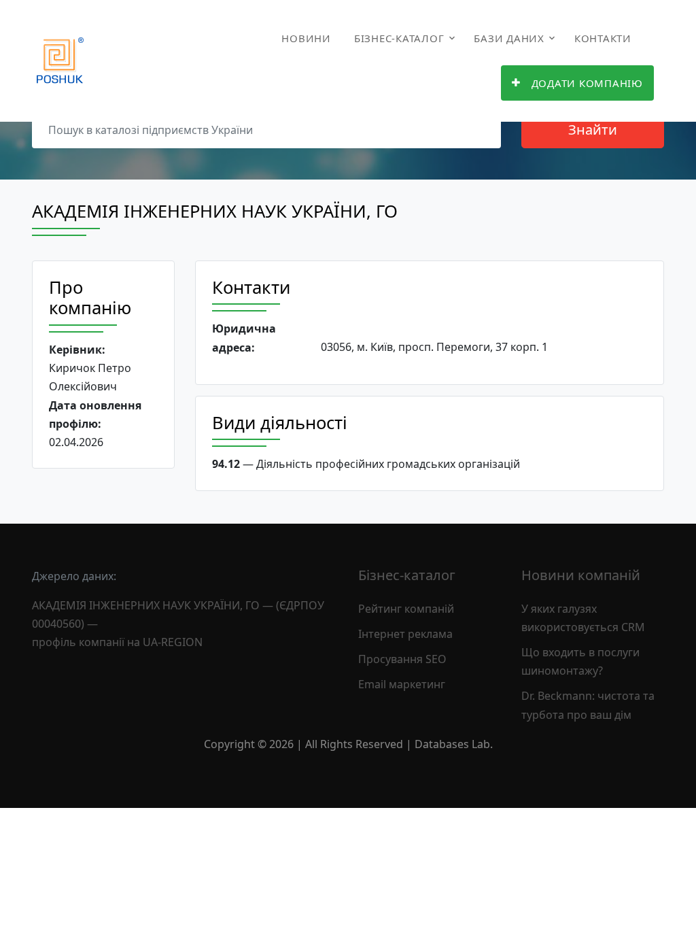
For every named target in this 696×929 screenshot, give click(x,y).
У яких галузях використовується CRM (583, 618)
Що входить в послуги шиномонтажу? (580, 661)
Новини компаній (580, 575)
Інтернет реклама (405, 633)
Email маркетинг (401, 684)
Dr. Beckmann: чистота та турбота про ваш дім (588, 705)
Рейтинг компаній (406, 608)
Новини (306, 38)
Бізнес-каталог (399, 38)
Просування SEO (402, 659)
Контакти (602, 38)
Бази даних (509, 38)
